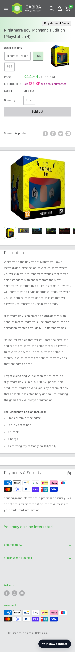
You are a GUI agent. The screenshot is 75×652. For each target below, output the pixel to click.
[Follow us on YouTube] (22, 593)
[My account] (60, 8)
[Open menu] (6, 8)
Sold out (37, 111)
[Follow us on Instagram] (14, 593)
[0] (67, 8)
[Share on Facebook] (45, 134)
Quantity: (10, 100)
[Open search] (52, 8)
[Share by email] (68, 134)
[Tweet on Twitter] (60, 134)
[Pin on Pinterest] (53, 134)
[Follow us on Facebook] (7, 593)
